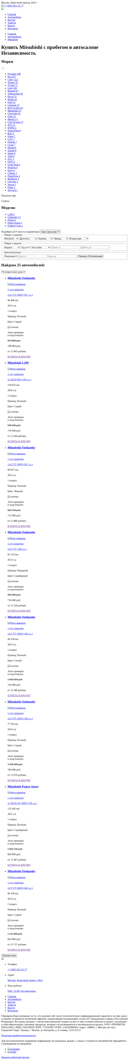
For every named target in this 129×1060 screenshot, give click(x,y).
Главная (12, 14)
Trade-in (12, 22)
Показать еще (9, 955)
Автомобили (14, 17)
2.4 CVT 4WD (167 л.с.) (20, 295)
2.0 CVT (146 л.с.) (17, 549)
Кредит (11, 20)
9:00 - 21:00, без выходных (22, 991)
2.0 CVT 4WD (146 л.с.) (20, 633)
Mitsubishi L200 (18, 362)
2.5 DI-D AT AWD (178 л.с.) (22, 803)
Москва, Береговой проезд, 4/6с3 (25, 980)
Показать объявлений (90, 256)
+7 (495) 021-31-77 (13, 5)
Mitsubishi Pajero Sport (23, 786)
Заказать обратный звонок (15, 1057)
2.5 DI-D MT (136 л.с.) (19, 379)
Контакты (13, 28)
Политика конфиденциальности (18, 1035)
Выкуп (11, 25)
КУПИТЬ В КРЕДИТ (19, 356)
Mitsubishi (13, 39)
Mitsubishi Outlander (21, 278)
